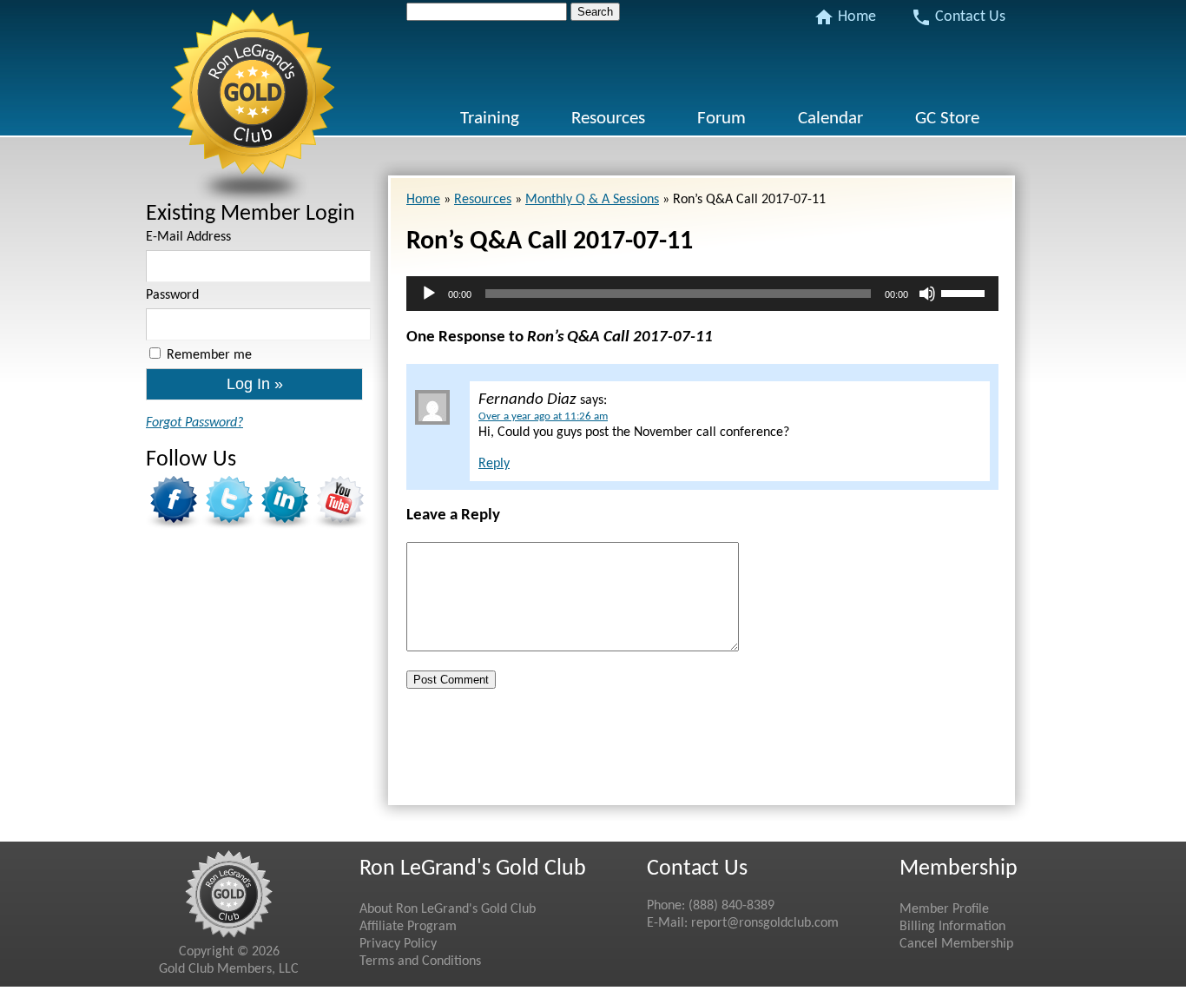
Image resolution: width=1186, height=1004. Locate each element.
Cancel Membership (956, 944)
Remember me (209, 355)
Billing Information (952, 927)
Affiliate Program (408, 927)
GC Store (947, 118)
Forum (721, 118)
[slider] (965, 291)
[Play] (429, 293)
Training (489, 118)
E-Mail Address (188, 237)
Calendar (830, 118)
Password (172, 295)
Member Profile (944, 909)
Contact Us (958, 17)
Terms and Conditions (420, 961)
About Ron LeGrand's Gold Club (447, 909)
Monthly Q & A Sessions (592, 200)
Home (845, 17)
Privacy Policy (398, 944)
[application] (702, 293)
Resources (608, 118)
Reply (494, 464)
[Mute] (927, 293)
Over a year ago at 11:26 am (543, 416)
